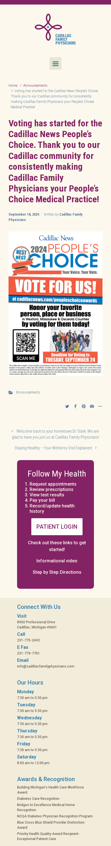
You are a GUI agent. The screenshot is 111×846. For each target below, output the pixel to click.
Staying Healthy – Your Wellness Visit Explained (53, 448)
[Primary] (55, 63)
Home (13, 85)
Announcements (35, 85)
